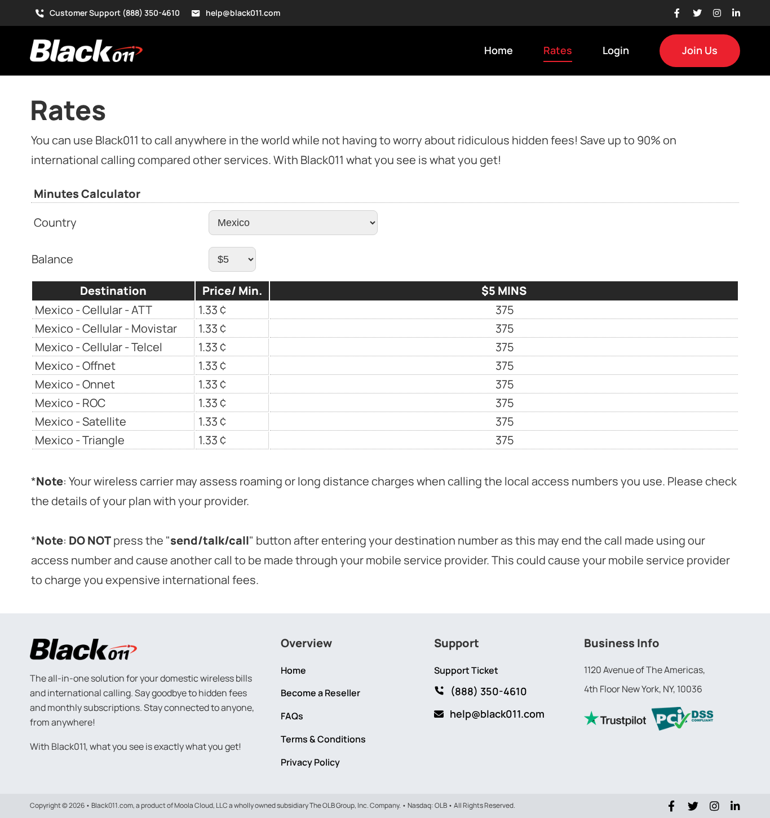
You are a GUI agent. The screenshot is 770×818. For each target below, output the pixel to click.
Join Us (700, 50)
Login (616, 50)
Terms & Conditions (323, 739)
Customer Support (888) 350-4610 (115, 13)
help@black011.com (243, 13)
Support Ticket (466, 670)
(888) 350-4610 (488, 691)
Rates (557, 50)
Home (498, 50)
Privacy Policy (310, 762)
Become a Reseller (320, 693)
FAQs (292, 716)
